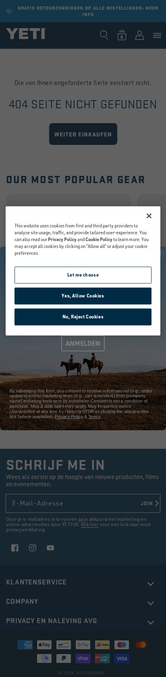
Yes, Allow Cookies (83, 296)
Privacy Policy (62, 239)
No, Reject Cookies (83, 317)
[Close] (149, 216)
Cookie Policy (98, 239)
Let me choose (83, 275)
